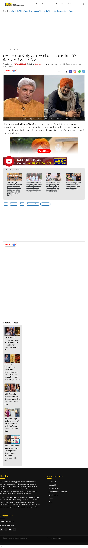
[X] (6, 529)
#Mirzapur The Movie (39, 11)
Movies (63, 4)
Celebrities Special (16, 50)
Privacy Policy (54, 489)
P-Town (57, 4)
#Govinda (15, 11)
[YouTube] (10, 529)
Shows (38, 4)
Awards (44, 4)
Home (5, 50)
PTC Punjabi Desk (19, 64)
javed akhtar (45, 204)
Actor (6, 204)
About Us (52, 482)
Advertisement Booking (58, 492)
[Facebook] (1, 529)
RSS (50, 502)
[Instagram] (14, 529)
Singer (22, 204)
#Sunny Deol (67, 11)
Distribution (53, 495)
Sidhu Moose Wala (33, 204)
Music (69, 4)
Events (51, 4)
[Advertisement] (44, 30)
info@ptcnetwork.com (7, 525)
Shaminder (39, 64)
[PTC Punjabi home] (14, 4)
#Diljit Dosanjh (24, 11)
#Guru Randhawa (55, 11)
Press (51, 498)
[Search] (83, 4)
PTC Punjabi (57, 538)
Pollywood (13, 204)
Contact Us (53, 485)
